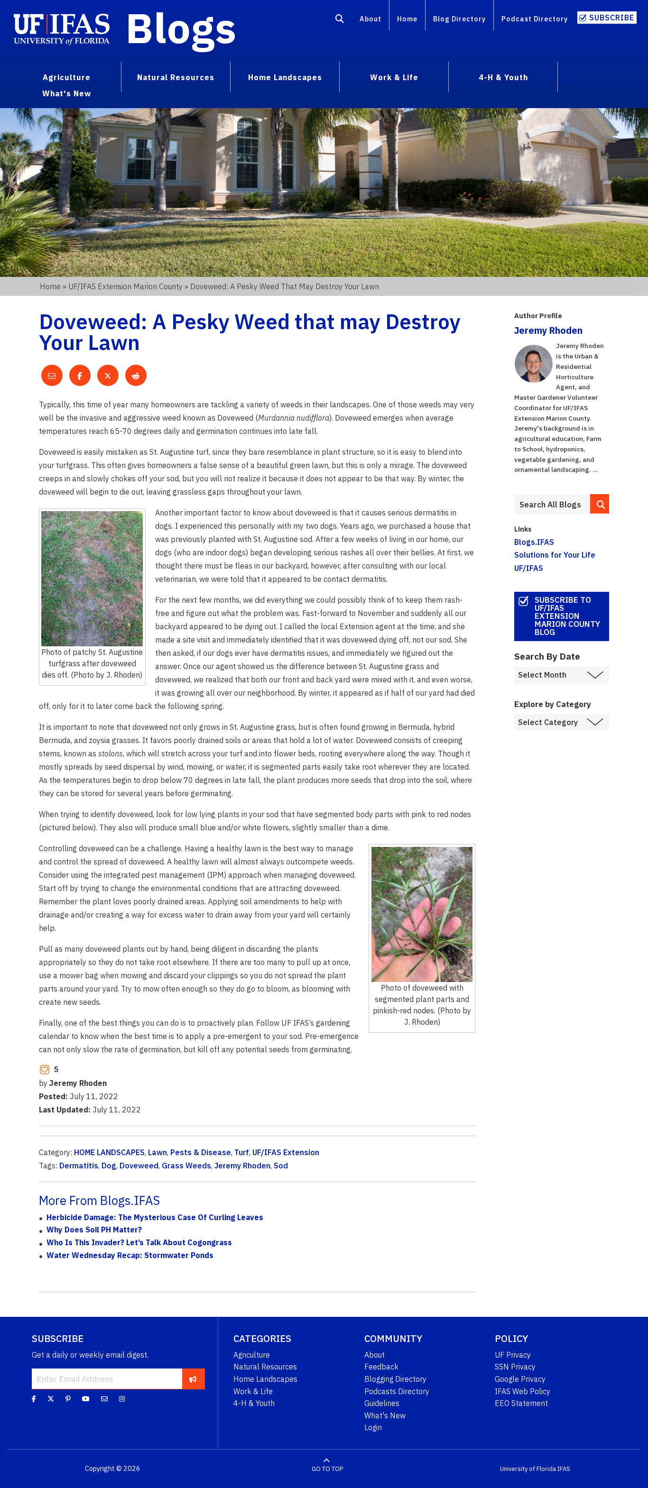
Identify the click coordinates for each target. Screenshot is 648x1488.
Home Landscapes (265, 1379)
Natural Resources (265, 1366)
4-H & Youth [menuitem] (503, 77)
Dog (109, 1165)
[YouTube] (86, 1399)
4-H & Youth (254, 1403)
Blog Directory (459, 18)
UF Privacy (513, 1354)
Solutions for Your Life (554, 555)
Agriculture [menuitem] (67, 77)
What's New (385, 1415)
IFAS (563, 1469)
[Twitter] (50, 1399)
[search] (599, 504)
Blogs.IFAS (534, 542)
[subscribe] (193, 1378)
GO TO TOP (327, 1469)
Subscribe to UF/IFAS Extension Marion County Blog (567, 616)
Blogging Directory (395, 1379)
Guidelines (381, 1403)
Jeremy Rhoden (242, 1165)
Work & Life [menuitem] (394, 77)
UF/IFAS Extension (285, 1152)
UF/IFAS (528, 568)
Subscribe (611, 17)
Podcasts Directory (396, 1391)
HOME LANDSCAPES (109, 1152)
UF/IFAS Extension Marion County (125, 286)
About (370, 18)
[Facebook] (34, 1399)
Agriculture (251, 1354)
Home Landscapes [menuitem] (285, 77)
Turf (241, 1152)
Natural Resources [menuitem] (175, 77)
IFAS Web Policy (522, 1391)
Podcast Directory (534, 18)
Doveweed (139, 1165)
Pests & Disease (200, 1152)
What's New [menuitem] (66, 93)
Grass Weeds (186, 1165)
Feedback (381, 1366)
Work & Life (253, 1391)
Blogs (181, 27)
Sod (281, 1165)
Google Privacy (520, 1379)
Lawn (157, 1152)
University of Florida (528, 1469)
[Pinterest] (68, 1399)
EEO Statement (521, 1403)
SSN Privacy (515, 1366)
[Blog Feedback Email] (104, 1399)
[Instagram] (122, 1399)
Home (407, 18)
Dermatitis (78, 1165)
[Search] (340, 20)
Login (373, 1427)
